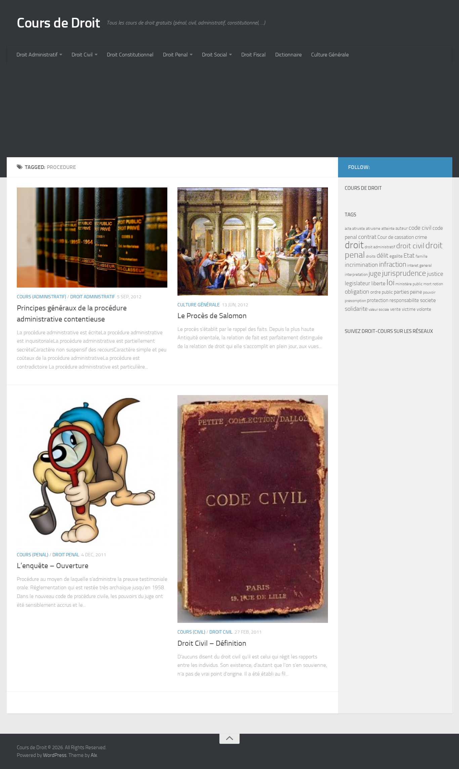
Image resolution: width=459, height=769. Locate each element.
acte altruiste (355, 228)
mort (427, 284)
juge (375, 273)
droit (354, 245)
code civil (420, 227)
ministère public (408, 284)
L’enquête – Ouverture (52, 565)
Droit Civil (82, 54)
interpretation (356, 274)
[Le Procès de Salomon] (252, 241)
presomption (355, 300)
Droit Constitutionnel (130, 54)
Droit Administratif (36, 54)
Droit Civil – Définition (211, 643)
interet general (419, 265)
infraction (392, 264)
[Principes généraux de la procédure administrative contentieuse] (92, 237)
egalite (396, 256)
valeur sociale (379, 309)
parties (401, 292)
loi (390, 282)
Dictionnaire (288, 54)
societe (428, 300)
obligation (357, 291)
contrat (367, 237)
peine (416, 292)
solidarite (356, 308)
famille (421, 256)
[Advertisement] (208, 110)
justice (435, 273)
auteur (401, 228)
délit (382, 255)
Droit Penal (175, 54)
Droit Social (214, 54)
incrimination (361, 264)
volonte (424, 309)
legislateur (357, 283)
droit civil (410, 246)
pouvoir (429, 292)
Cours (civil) (191, 632)
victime (409, 309)
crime (421, 237)
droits (371, 256)
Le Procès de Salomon (212, 315)
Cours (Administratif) (41, 297)
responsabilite (404, 300)
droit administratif (380, 247)
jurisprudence (404, 273)
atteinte (387, 228)
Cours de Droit (58, 22)
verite (395, 309)
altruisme (373, 228)
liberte (378, 284)
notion (437, 284)
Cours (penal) (32, 555)
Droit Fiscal (253, 54)
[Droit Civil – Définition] (252, 509)
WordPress (55, 755)
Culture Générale (330, 54)
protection (377, 300)
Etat (409, 255)
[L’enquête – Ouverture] (92, 470)
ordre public (381, 292)
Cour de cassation (395, 237)
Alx (94, 755)
